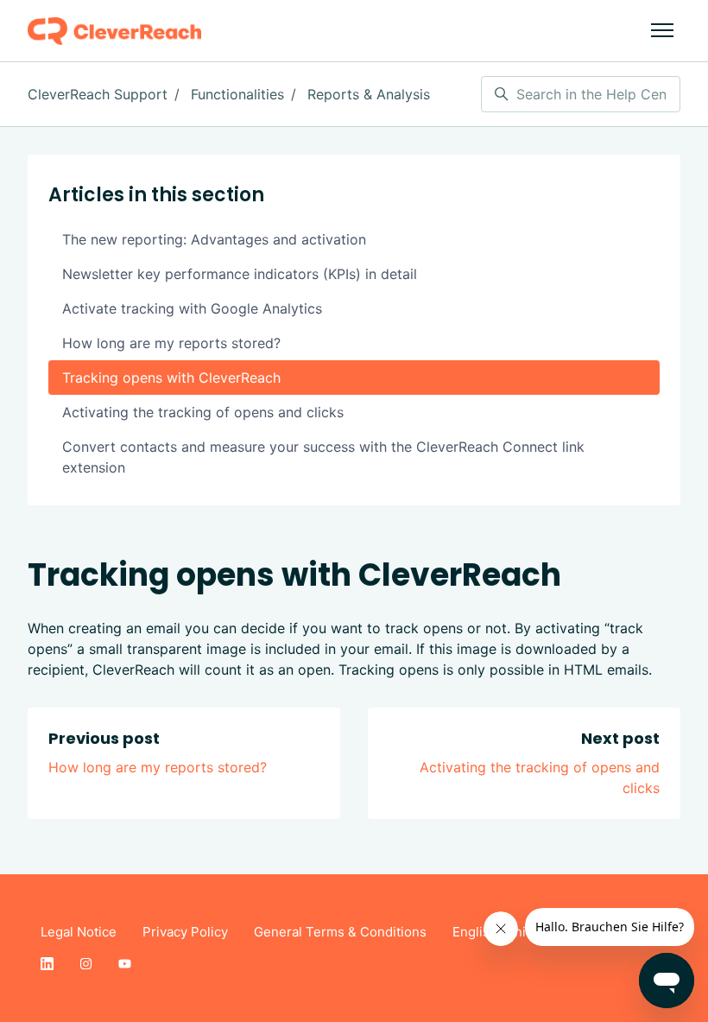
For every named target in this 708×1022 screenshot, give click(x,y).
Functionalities (237, 94)
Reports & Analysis (368, 94)
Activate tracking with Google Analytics (192, 308)
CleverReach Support (98, 94)
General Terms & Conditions (340, 932)
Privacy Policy (185, 932)
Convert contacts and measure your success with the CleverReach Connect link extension (323, 457)
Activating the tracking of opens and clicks (203, 412)
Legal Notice (79, 932)
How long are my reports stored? (157, 767)
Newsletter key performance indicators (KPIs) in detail (239, 273)
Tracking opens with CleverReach (171, 377)
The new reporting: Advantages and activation (214, 239)
